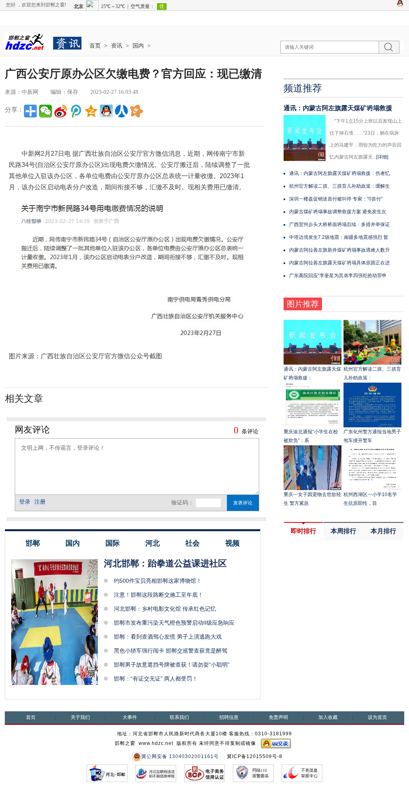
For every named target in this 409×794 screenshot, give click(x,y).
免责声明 (278, 717)
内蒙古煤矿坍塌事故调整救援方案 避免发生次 (337, 211)
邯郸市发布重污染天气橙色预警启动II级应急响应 (174, 622)
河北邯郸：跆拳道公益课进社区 (165, 563)
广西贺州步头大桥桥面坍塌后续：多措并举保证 (339, 224)
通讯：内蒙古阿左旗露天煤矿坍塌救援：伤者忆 (339, 173)
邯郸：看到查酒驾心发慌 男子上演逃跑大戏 (168, 636)
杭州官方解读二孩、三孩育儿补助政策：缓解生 (339, 186)
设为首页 (377, 717)
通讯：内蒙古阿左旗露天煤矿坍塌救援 (338, 108)
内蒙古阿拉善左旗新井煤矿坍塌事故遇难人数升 (339, 250)
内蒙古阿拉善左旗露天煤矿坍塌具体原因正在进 (339, 263)
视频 (232, 543)
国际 (112, 543)
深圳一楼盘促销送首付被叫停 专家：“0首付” (336, 199)
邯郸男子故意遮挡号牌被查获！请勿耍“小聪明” (172, 664)
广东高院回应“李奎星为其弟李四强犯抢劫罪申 (338, 275)
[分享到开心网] (136, 111)
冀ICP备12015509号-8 (254, 756)
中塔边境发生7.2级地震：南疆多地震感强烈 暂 (338, 237)
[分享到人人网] (121, 111)
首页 (95, 46)
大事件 (130, 717)
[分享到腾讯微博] (75, 111)
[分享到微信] (45, 111)
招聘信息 (228, 717)
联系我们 (179, 717)
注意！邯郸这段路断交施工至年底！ (158, 595)
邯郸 (33, 543)
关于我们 (80, 717)
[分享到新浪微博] (60, 111)
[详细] (382, 157)
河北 (152, 543)
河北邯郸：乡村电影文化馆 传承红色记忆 (165, 608)
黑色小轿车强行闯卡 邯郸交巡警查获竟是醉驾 (170, 650)
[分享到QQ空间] (91, 111)
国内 (138, 46)
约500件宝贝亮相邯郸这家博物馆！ (158, 581)
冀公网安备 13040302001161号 (180, 756)
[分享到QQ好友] (106, 111)
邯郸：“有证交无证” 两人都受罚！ (156, 678)
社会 (192, 543)
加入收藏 (328, 717)
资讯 (116, 46)
